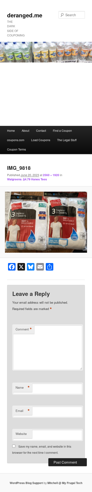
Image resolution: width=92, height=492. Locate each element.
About (25, 130)
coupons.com (15, 140)
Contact (41, 130)
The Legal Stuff (66, 140)
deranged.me (24, 15)
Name (23, 387)
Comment (24, 329)
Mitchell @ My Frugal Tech (64, 483)
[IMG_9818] (46, 222)
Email (23, 411)
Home (11, 130)
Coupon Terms (16, 149)
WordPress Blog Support (26, 483)
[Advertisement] (46, 94)
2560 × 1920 (51, 175)
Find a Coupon (62, 130)
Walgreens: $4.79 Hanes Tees (27, 179)
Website (21, 433)
